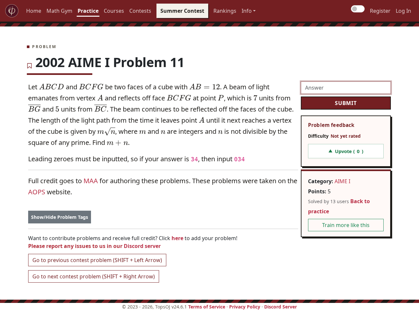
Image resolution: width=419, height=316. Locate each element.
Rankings (224, 10)
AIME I (342, 181)
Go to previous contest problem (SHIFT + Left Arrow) (97, 260)
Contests (140, 10)
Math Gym (59, 10)
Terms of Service (206, 307)
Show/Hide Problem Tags (59, 217)
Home (33, 10)
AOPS (36, 191)
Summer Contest (182, 10)
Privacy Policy (244, 307)
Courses (114, 10)
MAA (90, 180)
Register (380, 10)
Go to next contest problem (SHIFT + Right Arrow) (93, 276)
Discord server (142, 246)
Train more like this (346, 225)
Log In (403, 10)
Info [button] (247, 10)
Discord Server (280, 307)
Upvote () (345, 151)
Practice (88, 10)
